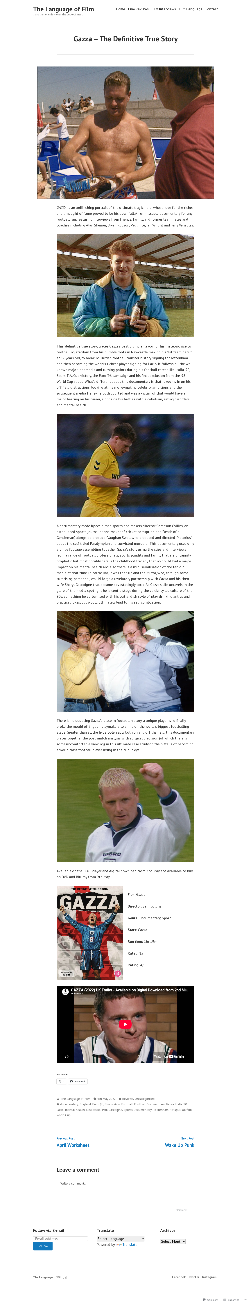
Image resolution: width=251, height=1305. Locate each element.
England (85, 1104)
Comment (181, 1210)
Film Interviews (164, 9)
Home (120, 9)
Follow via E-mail (48, 1230)
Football (127, 1104)
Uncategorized (145, 1099)
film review (112, 1104)
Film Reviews (138, 9)
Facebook (179, 1277)
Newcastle (93, 1110)
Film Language (190, 9)
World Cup (64, 1115)
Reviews (127, 1099)
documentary (69, 1104)
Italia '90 (181, 1104)
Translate (129, 1244)
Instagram (209, 1277)
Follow (42, 1246)
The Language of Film (63, 9)
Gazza (170, 1104)
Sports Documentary (138, 1110)
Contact (211, 9)
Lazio (60, 1110)
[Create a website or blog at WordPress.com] (66, 1277)
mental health (75, 1110)
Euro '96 (97, 1104)
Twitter (194, 1277)
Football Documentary (149, 1104)
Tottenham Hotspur (166, 1110)
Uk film (187, 1110)
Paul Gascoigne (112, 1110)
